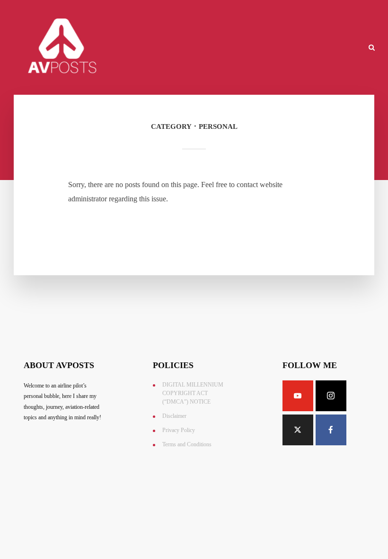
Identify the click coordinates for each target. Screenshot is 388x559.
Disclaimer (174, 416)
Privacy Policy (178, 430)
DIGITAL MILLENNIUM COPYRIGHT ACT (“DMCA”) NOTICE (192, 393)
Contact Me (254, 48)
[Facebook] (331, 430)
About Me (209, 48)
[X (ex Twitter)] (297, 430)
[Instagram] (331, 395)
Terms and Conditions (187, 444)
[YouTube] (297, 395)
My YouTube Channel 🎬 (320, 48)
